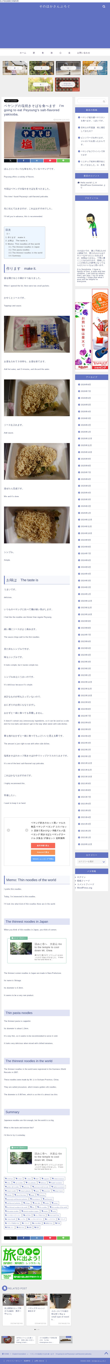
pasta (32, 1195)
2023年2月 (86, 669)
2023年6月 (86, 641)
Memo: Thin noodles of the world (24, 244)
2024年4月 (86, 574)
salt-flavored (48, 1199)
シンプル (22, 1219)
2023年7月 (86, 635)
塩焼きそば (48, 1223)
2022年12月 (86, 682)
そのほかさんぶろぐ (55, 6)
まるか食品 (37, 1223)
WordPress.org (84, 888)
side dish (37, 1203)
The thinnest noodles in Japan (26, 247)
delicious (43, 1183)
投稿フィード (83, 881)
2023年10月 (86, 614)
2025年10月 (86, 452)
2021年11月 (86, 770)
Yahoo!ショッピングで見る (43, 859)
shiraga (27, 1203)
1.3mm (28, 1179)
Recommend (36, 1199)
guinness (26, 1187)
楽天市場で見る (43, 846)
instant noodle (11, 1191)
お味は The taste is (17, 240)
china (8, 1183)
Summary (16, 256)
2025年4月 (86, 493)
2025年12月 (86, 439)
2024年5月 (86, 567)
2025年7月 (86, 472)
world (54, 1211)
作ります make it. (17, 237)
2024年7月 (86, 553)
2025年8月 (86, 466)
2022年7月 (86, 716)
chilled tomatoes (59, 1179)
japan (37, 1191)
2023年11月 (86, 608)
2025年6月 (86, 479)
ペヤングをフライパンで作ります (93, 153)
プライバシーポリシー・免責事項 (18, 1361)
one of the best (21, 1195)
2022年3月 (86, 743)
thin (33, 1207)
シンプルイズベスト (36, 1219)
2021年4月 (86, 817)
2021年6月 (86, 804)
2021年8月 (86, 790)
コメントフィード (85, 884)
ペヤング (62, 1219)
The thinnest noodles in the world (27, 253)
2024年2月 (86, 587)
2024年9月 (86, 540)
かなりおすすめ (54, 1215)
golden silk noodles (13, 1187)
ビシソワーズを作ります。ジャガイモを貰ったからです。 (93, 141)
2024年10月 (86, 533)
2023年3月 (86, 662)
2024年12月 (86, 520)
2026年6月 (86, 398)
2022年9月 (86, 702)
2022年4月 (86, 736)
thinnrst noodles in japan (31, 1211)
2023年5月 (86, 648)
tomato (45, 1211)
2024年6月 (86, 560)
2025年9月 (86, 459)
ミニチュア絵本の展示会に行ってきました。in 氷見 (93, 163)
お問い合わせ (83, 53)
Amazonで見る (43, 852)
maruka (9, 1195)
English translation (11, 101)
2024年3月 (86, 581)
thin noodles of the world (59, 1207)
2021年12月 (86, 763)
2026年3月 (86, 418)
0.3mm (19, 1179)
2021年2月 (86, 831)
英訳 (37, 1227)
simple (47, 1203)
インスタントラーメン (13, 1215)
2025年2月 (86, 506)
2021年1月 (86, 837)
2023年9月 (86, 621)
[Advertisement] (55, 29)
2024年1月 (86, 594)
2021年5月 (86, 810)
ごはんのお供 (11, 1219)
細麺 (29, 1227)
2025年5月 (86, 486)
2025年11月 (86, 445)
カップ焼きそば (40, 1215)
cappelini (46, 1179)
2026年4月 (86, 412)
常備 (58, 1223)
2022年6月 (86, 723)
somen (55, 1203)
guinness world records (41, 1187)
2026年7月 (86, 391)
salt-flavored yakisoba (13, 1203)
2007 (37, 1179)
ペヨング (26, 1223)
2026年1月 (86, 432)
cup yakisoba (31, 1183)
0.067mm (10, 1179)
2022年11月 (86, 689)
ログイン (81, 877)
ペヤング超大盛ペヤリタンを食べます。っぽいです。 (93, 119)
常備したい (10, 1227)
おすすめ (28, 1215)
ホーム (23, 53)
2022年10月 (86, 696)
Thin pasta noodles (21, 250)
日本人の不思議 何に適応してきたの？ (93, 129)
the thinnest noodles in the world (17, 1207)
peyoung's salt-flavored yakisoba (17, 1199)
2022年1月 (86, 756)
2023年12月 (86, 601)
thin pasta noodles (13, 1211)
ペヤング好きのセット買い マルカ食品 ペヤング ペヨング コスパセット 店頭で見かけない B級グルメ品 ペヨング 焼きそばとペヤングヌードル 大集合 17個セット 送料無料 (49, 830)
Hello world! (86, 183)
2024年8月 (86, 547)
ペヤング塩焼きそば (13, 1223)
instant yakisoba (25, 1191)
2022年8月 (86, 709)
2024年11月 (86, 526)
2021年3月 (86, 824)
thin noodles (43, 1207)
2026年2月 (86, 425)
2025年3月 (86, 500)
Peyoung (42, 1195)
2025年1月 (86, 513)
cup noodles (19, 1183)
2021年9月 (86, 784)
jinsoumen (46, 1191)
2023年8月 (86, 628)
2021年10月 (86, 777)
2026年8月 (86, 385)
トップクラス (51, 1219)
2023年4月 (86, 655)
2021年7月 (86, 797)
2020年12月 (86, 844)
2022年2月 (86, 750)
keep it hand (59, 1191)
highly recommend (59, 1187)
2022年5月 (86, 729)
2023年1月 (86, 675)
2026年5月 (86, 405)
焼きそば (21, 1227)
